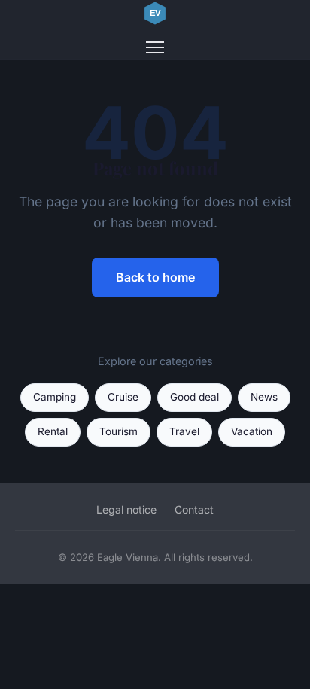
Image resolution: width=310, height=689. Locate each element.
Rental (53, 431)
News (264, 397)
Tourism (118, 431)
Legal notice (126, 509)
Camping (54, 397)
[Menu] (155, 47)
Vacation (251, 431)
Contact (194, 509)
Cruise (123, 397)
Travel (184, 431)
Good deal (194, 397)
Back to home (155, 277)
